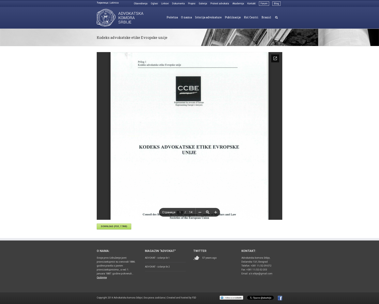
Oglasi (154, 3)
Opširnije (102, 277)
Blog (276, 3)
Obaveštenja (140, 3)
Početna (172, 17)
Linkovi (165, 3)
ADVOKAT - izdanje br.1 (157, 257)
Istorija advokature (208, 17)
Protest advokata (219, 3)
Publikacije (233, 17)
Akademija (238, 3)
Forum (264, 3)
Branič (266, 17)
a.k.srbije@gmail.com (260, 273)
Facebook (280, 298)
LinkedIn (231, 298)
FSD (194, 297)
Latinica (114, 2)
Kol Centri (251, 17)
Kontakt (251, 3)
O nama (186, 17)
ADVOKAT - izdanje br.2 (157, 266)
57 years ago (209, 257)
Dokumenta (178, 3)
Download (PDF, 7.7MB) (114, 226)
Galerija (203, 3)
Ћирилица (102, 2)
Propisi (191, 3)
